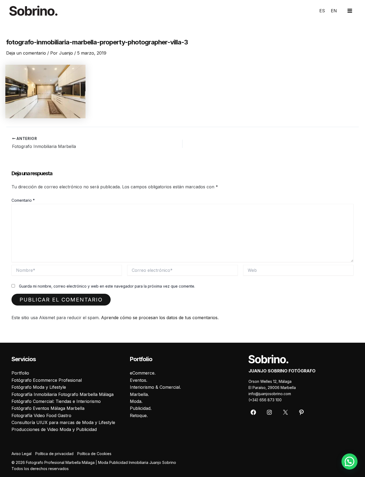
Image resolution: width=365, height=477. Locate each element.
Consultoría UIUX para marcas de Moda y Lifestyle (63, 422)
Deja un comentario (26, 53)
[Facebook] (253, 412)
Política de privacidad (54, 453)
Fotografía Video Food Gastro (41, 415)
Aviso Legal (21, 453)
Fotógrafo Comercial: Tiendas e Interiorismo (56, 401)
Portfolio (20, 373)
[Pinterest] (301, 412)
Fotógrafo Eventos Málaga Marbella (47, 408)
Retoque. (139, 415)
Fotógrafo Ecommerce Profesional (46, 380)
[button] (349, 461)
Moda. (136, 401)
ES (322, 10)
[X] (285, 412)
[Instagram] (269, 412)
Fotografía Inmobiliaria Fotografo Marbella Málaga (62, 394)
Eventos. (138, 380)
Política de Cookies (94, 453)
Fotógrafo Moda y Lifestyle (38, 387)
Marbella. (139, 394)
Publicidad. (141, 408)
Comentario (23, 200)
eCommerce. (143, 373)
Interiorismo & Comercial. (155, 387)
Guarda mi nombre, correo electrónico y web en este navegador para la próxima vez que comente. (107, 286)
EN (334, 10)
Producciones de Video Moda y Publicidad (54, 429)
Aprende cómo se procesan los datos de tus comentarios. (160, 317)
